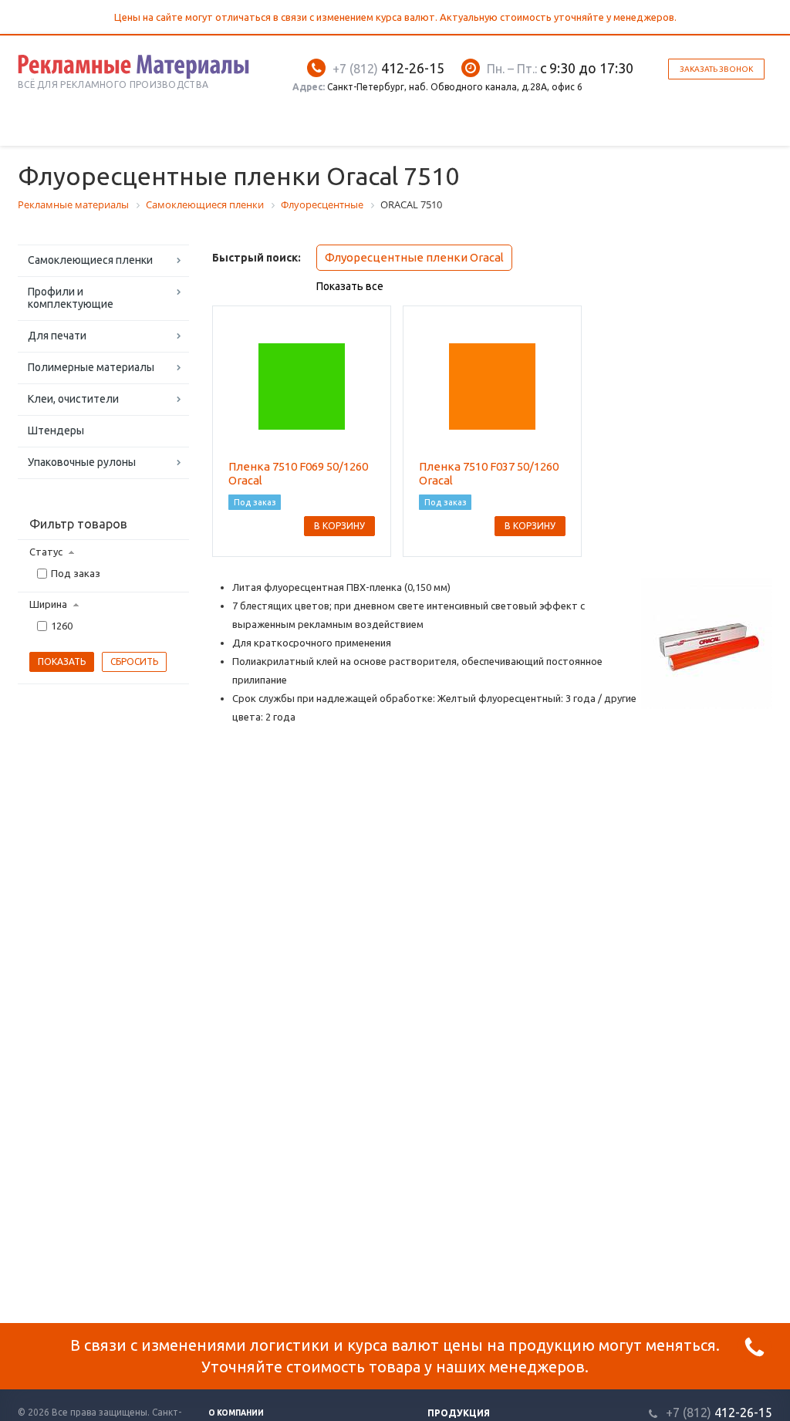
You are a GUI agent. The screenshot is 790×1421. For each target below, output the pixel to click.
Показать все (349, 286)
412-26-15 (388, 68)
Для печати (57, 335)
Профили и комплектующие (70, 297)
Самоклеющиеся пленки (90, 260)
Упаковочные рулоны (82, 462)
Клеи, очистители (73, 399)
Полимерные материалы (91, 367)
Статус (45, 551)
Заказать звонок (716, 69)
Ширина (48, 604)
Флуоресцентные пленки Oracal (414, 257)
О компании (236, 1413)
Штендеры (56, 430)
